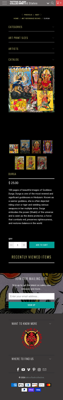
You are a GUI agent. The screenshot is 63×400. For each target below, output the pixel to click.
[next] (51, 100)
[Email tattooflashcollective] (44, 370)
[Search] (52, 3)
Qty (10, 239)
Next (37, 15)
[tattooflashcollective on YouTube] (23, 370)
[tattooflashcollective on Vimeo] (28, 370)
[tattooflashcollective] (17, 3)
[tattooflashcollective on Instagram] (39, 370)
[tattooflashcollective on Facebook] (18, 370)
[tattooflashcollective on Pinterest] (34, 370)
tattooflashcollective (35, 377)
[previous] (11, 100)
